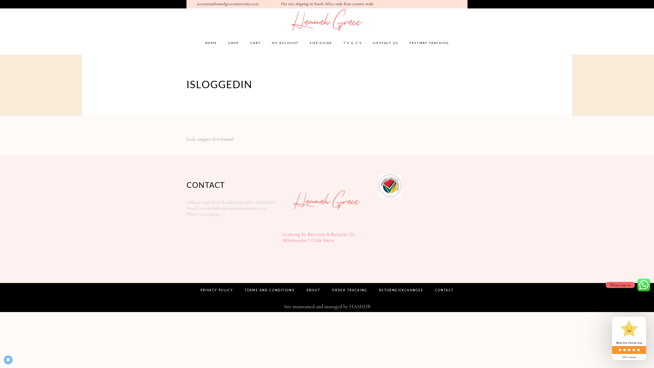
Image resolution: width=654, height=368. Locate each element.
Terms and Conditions (270, 290)
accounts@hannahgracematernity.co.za (227, 3)
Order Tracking (349, 290)
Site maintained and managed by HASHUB (327, 307)
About (313, 290)
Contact (444, 290)
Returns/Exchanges (401, 290)
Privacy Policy (217, 290)
